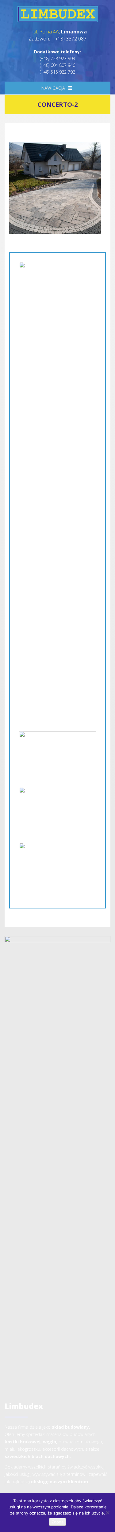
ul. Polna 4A (46, 31)
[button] (53, 88)
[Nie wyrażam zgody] (107, 1513)
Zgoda (57, 1521)
